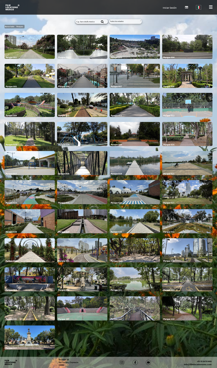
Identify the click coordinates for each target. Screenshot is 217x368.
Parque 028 (11, 231)
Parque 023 (11, 202)
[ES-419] (198, 7)
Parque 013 (11, 144)
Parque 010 (63, 115)
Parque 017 (11, 173)
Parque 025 (63, 202)
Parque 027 (169, 202)
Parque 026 (116, 202)
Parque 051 (63, 261)
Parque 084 (11, 290)
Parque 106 (11, 319)
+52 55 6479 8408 (204, 361)
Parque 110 (116, 319)
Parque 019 (116, 173)
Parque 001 (11, 57)
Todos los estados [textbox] (117, 21)
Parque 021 (169, 173)
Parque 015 (116, 144)
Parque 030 (116, 231)
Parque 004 (169, 57)
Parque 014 (63, 144)
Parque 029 (63, 231)
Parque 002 (63, 57)
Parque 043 (11, 261)
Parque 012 (169, 115)
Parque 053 (116, 261)
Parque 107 (63, 319)
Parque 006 (63, 86)
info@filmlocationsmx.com (198, 364)
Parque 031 (169, 231)
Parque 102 (169, 290)
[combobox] (198, 7)
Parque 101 (116, 290)
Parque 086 (63, 290)
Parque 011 (116, 115)
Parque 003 (116, 57)
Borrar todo (9, 26)
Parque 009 (11, 115)
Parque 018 (63, 173)
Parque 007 (116, 86)
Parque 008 (169, 86)
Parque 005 (11, 86)
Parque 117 (11, 348)
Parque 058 (169, 261)
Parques (19, 26)
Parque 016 (169, 144)
